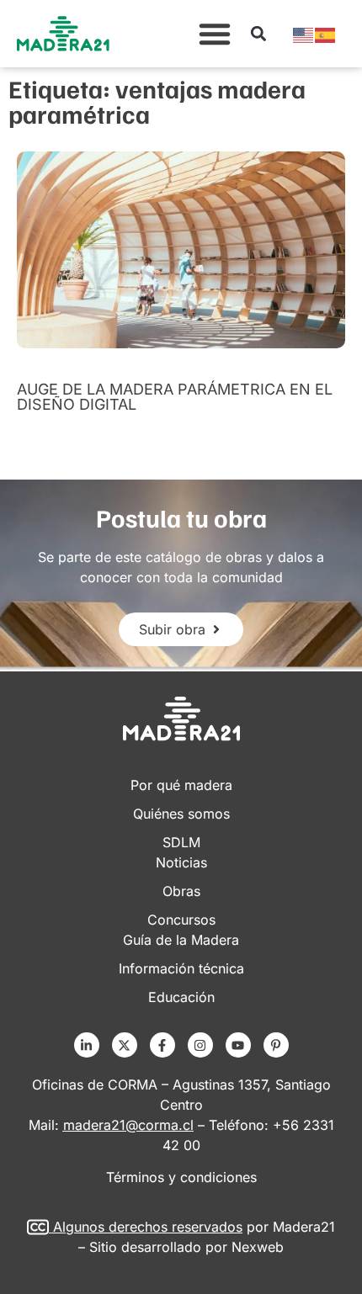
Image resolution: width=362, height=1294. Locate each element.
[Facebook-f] (162, 1045)
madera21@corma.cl (128, 1124)
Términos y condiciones (181, 1177)
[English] (304, 33)
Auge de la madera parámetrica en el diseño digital (175, 396)
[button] (214, 33)
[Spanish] (326, 33)
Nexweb (258, 1246)
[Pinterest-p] (276, 1045)
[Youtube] (238, 1045)
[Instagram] (200, 1045)
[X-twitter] (124, 1045)
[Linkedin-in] (86, 1045)
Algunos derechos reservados (147, 1226)
